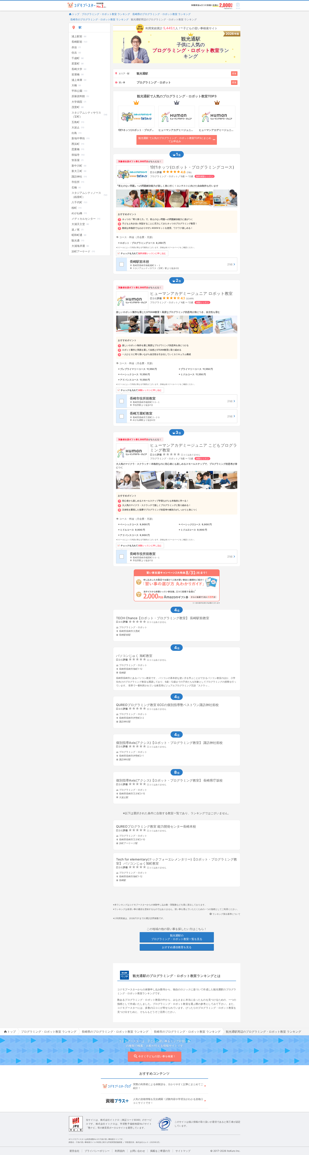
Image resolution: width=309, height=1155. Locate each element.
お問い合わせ (137, 1150)
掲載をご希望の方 (160, 1150)
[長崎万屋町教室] (182, 416)
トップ (75, 14)
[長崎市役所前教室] (182, 401)
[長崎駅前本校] (182, 264)
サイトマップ (182, 1150)
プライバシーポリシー (97, 1150)
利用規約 (120, 1150)
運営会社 (74, 1150)
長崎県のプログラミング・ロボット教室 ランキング (161, 14)
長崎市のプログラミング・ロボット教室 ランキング (99, 19)
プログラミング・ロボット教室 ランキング (106, 14)
